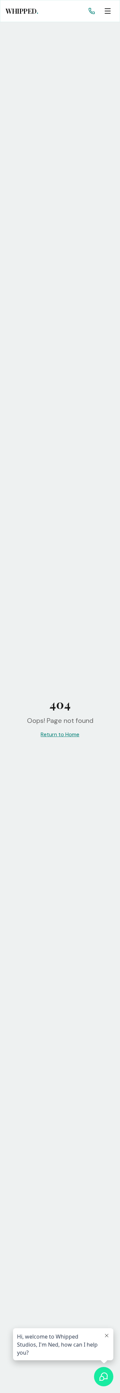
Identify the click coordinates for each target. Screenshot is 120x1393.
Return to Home (60, 734)
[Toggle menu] (107, 11)
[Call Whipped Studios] (91, 11)
